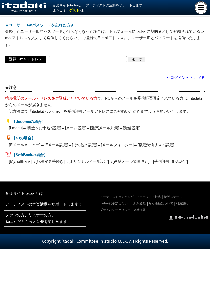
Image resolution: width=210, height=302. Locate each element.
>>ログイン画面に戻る (185, 78)
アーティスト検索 (148, 197)
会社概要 (139, 210)
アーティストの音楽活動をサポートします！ (43, 204)
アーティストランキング (117, 197)
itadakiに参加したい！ (115, 203)
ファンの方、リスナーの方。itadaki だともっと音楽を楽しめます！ (38, 218)
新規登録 (139, 203)
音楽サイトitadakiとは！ (26, 193)
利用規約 (182, 203)
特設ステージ (173, 197)
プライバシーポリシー (115, 210)
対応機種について (161, 203)
